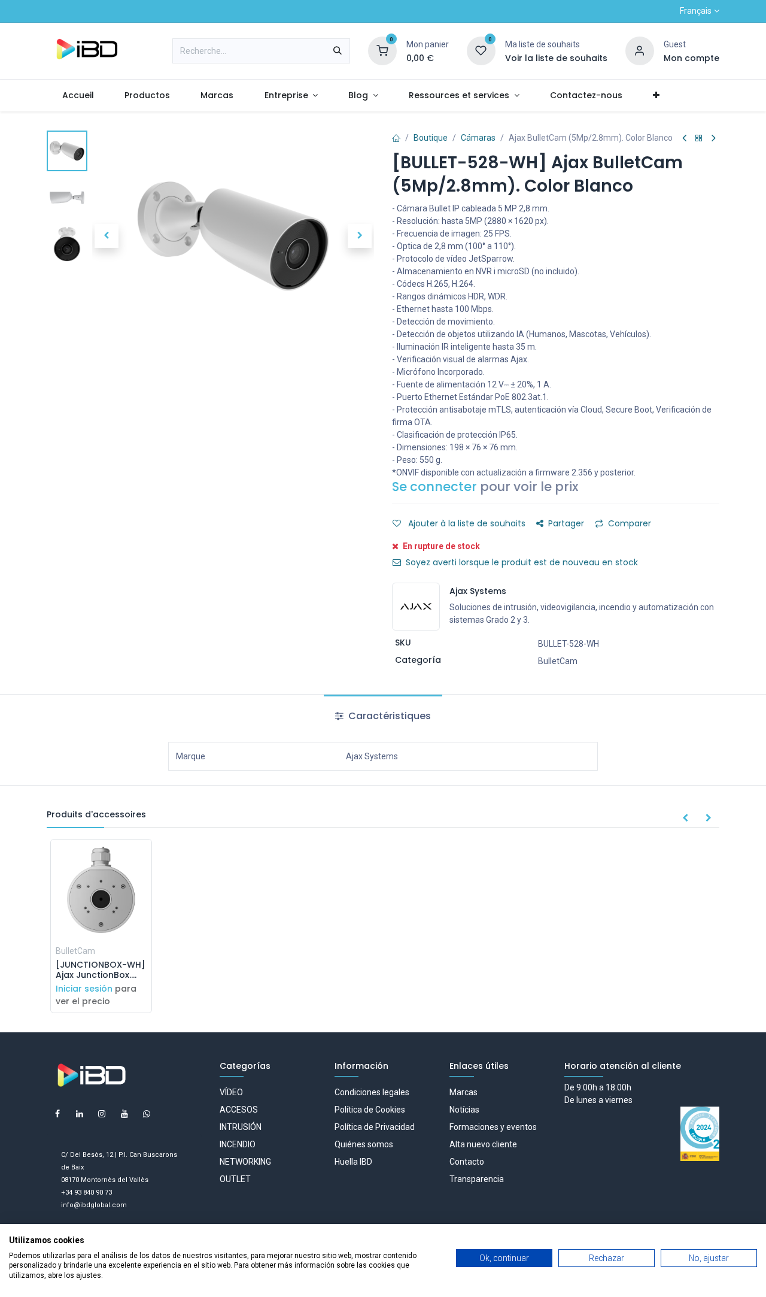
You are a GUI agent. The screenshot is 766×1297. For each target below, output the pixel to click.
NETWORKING (245, 1161)
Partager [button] (566, 523)
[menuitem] (78, 95)
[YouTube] (124, 1113)
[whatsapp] (146, 1113)
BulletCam (557, 661)
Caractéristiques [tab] (388, 716)
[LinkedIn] (79, 1113)
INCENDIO (238, 1144)
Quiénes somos (364, 1144)
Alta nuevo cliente (483, 1144)
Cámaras (478, 138)
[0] (382, 50)
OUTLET (235, 1179)
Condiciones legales (372, 1092)
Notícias (464, 1109)
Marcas (463, 1092)
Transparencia (476, 1179)
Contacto (466, 1161)
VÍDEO (231, 1092)
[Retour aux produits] (699, 138)
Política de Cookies (370, 1109)
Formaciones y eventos (493, 1127)
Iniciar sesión (84, 989)
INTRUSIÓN (241, 1127)
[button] (106, 236)
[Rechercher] (337, 51)
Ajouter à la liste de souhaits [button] (465, 523)
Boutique (431, 138)
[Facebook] (57, 1113)
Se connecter (434, 486)
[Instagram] (101, 1113)
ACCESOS (239, 1109)
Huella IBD (353, 1161)
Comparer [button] (629, 523)
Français (696, 11)
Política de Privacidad (375, 1127)
